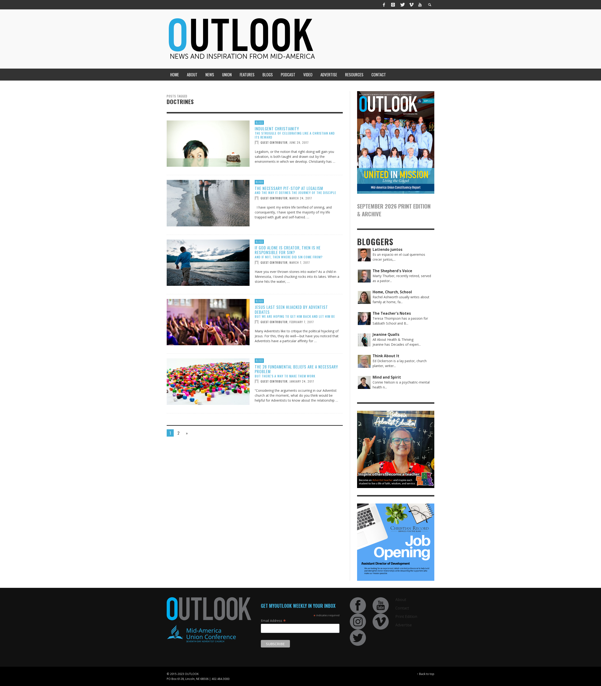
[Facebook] (384, 4)
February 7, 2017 (301, 322)
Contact (402, 608)
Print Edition (406, 616)
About (400, 599)
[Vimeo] (411, 4)
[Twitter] (402, 4)
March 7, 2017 (299, 262)
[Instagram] (393, 4)
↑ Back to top (425, 674)
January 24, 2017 (301, 381)
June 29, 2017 (299, 142)
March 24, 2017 (300, 198)
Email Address (273, 620)
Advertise (403, 625)
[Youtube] (420, 4)
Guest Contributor (274, 142)
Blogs (259, 122)
